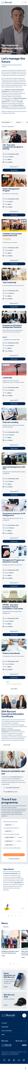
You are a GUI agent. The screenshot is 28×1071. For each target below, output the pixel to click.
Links (2, 1034)
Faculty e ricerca (6, 1030)
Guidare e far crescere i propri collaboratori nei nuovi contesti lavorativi (13, 381)
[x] (9, 1060)
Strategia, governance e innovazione (12, 565)
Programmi (4, 1027)
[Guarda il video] (14, 702)
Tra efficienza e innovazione (10, 242)
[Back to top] (24, 1015)
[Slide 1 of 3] (11, 964)
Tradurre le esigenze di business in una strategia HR (13, 519)
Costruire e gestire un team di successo (13, 285)
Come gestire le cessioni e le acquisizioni (13, 656)
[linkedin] (14, 1060)
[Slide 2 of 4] (12, 916)
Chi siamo (4, 1023)
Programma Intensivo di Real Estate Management (12, 612)
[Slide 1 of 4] (9, 916)
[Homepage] (8, 1015)
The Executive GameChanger (10, 193)
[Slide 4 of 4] (19, 916)
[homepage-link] (6, 2)
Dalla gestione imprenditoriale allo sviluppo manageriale (14, 472)
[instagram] (23, 1060)
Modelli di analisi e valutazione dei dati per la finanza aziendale (13, 426)
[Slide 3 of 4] (16, 916)
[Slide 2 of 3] (14, 964)
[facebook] (4, 1060)
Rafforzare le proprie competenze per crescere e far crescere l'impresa (13, 331)
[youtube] (18, 1060)
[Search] (22, 2)
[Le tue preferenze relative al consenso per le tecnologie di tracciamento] (25, 1068)
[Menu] (25, 2)
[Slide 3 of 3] (17, 964)
